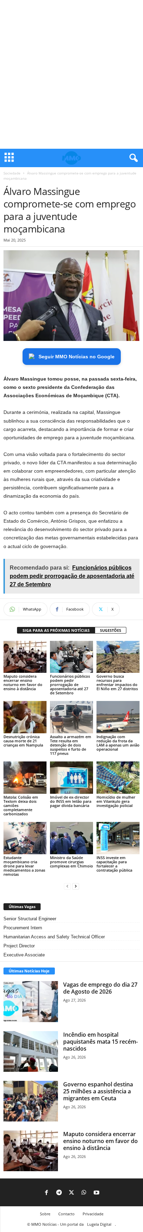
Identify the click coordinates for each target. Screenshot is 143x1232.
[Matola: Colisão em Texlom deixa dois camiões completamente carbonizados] (25, 777)
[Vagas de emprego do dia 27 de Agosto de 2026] (30, 1001)
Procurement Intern (22, 927)
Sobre (45, 1213)
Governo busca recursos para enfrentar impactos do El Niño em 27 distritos (117, 682)
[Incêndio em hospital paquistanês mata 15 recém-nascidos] (30, 1051)
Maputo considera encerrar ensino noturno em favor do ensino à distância (22, 682)
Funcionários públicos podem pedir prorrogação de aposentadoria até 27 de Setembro (70, 684)
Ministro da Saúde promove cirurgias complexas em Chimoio (71, 861)
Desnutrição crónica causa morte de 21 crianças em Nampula (23, 741)
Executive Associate (24, 954)
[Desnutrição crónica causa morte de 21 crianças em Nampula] (25, 717)
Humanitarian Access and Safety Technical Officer (54, 936)
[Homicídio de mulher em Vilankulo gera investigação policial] (118, 777)
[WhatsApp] (84, 1193)
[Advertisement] (71, 74)
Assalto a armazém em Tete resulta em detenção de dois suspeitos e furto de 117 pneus (70, 745)
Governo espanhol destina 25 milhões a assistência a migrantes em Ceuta (98, 1091)
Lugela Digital (99, 1224)
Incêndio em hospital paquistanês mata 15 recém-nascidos (100, 1041)
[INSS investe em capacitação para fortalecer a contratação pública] (118, 838)
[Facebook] (46, 1193)
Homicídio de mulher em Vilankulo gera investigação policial (115, 801)
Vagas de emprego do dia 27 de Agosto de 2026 (100, 988)
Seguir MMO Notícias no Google (77, 356)
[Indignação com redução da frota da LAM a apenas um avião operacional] (118, 717)
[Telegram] (59, 1193)
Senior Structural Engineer (29, 918)
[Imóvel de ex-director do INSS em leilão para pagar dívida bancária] (71, 777)
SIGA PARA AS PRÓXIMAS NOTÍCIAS (56, 630)
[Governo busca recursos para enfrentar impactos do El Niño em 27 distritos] (118, 657)
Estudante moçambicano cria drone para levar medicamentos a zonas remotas (24, 866)
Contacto (66, 1213)
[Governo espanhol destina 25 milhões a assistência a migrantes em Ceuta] (30, 1101)
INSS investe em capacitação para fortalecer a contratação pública (114, 864)
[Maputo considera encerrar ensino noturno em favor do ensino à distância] (25, 657)
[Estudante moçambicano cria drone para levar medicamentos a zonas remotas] (25, 838)
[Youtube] (96, 1193)
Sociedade (11, 173)
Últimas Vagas (22, 906)
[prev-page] (67, 886)
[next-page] (75, 886)
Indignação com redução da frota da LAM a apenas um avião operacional (118, 743)
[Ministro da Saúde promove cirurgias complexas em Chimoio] (71, 838)
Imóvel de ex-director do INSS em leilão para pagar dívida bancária (70, 801)
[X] (71, 1193)
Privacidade (93, 1213)
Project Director (19, 945)
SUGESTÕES (110, 630)
